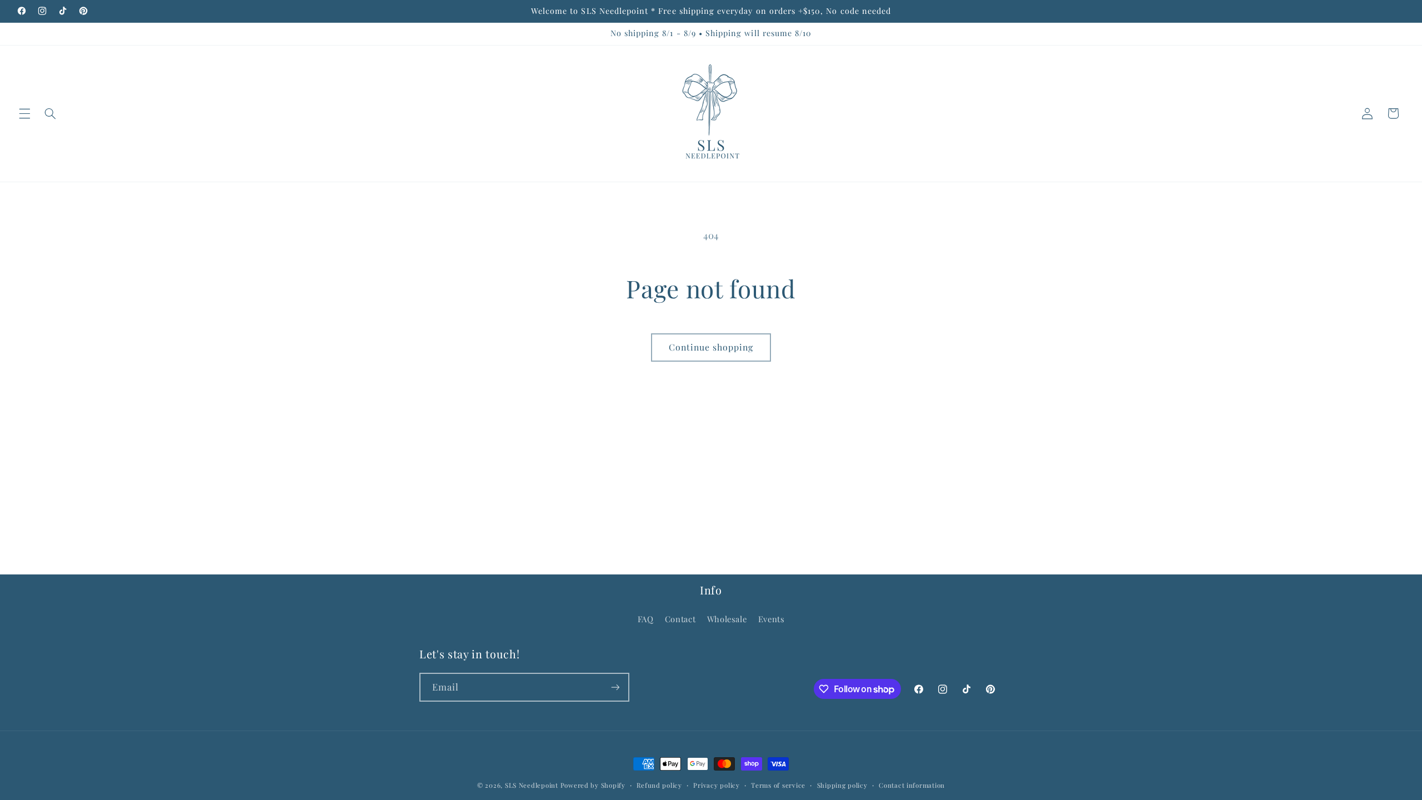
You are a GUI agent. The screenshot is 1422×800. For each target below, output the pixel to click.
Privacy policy (716, 785)
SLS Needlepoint (531, 785)
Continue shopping (711, 347)
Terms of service (778, 785)
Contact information (912, 785)
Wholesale (727, 618)
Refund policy (659, 785)
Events (771, 618)
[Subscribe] (615, 687)
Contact (680, 618)
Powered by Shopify (592, 785)
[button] (24, 113)
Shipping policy (842, 785)
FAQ (646, 618)
